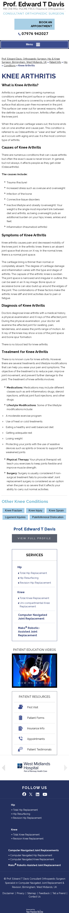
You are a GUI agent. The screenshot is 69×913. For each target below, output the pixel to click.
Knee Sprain (56, 510)
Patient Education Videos (34, 649)
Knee (21, 592)
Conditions (10, 65)
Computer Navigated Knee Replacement (32, 859)
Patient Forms (35, 717)
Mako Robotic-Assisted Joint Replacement (29, 631)
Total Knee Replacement (34, 598)
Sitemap (31, 893)
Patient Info (55, 62)
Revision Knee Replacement (28, 838)
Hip (65, 62)
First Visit (32, 707)
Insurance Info (36, 728)
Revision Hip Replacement (35, 582)
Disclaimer (8, 893)
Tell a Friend (58, 893)
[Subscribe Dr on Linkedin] (38, 794)
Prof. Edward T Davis (34, 528)
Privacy (20, 893)
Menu (29, 44)
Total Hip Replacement (33, 573)
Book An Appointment (41, 24)
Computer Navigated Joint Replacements (33, 850)
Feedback (44, 893)
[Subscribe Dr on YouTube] (44, 794)
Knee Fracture (13, 510)
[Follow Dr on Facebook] (25, 794)
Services (34, 555)
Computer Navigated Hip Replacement (31, 855)
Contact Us (35, 896)
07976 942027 (35, 34)
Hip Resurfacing (29, 577)
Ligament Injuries (15, 517)
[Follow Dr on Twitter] (31, 794)
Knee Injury (35, 510)
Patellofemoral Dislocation (47, 517)
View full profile (34, 538)
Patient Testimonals (39, 749)
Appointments (36, 739)
